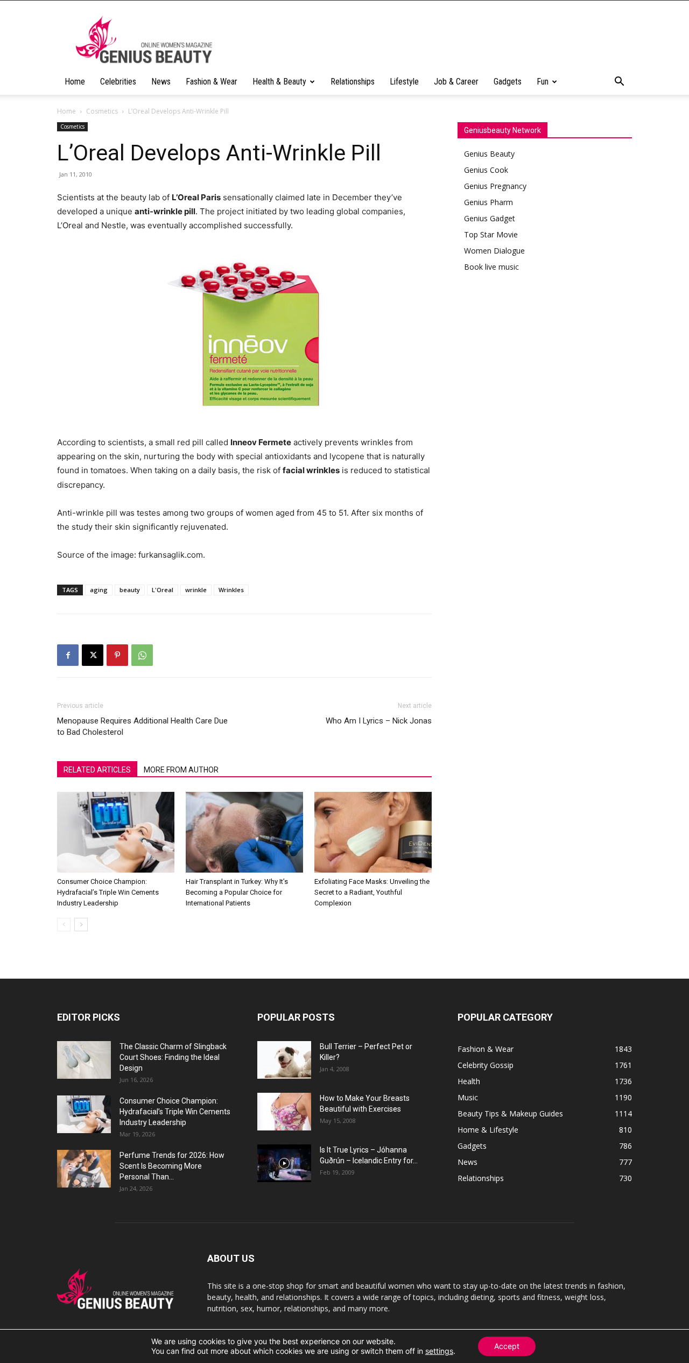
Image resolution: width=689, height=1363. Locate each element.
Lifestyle (404, 81)
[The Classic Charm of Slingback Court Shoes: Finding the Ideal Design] (84, 1060)
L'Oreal (162, 590)
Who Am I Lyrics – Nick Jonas (379, 721)
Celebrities (118, 81)
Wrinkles (231, 590)
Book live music (491, 267)
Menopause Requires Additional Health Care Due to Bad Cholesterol (142, 726)
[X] (92, 655)
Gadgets (508, 81)
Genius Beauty (489, 154)
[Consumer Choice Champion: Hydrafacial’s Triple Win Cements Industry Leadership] (115, 832)
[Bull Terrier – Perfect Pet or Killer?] (284, 1060)
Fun (543, 81)
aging (99, 590)
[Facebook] (68, 655)
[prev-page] (64, 924)
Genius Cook (486, 170)
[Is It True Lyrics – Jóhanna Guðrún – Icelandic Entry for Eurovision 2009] (284, 1163)
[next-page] (81, 924)
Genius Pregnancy (495, 186)
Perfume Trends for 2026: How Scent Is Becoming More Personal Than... (171, 1166)
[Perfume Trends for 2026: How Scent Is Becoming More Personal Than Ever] (84, 1169)
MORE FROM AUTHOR (181, 769)
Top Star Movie (491, 234)
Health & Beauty (279, 81)
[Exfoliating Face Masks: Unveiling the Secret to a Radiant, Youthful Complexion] (373, 832)
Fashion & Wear (211, 81)
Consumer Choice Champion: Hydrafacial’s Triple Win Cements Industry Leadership (108, 892)
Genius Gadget (489, 218)
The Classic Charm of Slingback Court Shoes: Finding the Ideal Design (173, 1057)
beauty (129, 590)
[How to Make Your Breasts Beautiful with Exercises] (284, 1111)
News (161, 81)
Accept (506, 1346)
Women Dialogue (494, 250)
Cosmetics (102, 111)
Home (75, 81)
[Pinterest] (117, 655)
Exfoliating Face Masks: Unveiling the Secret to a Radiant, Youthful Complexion (372, 892)
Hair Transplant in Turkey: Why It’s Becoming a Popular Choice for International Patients (237, 892)
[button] (619, 83)
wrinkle (196, 590)
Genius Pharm (488, 202)
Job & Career (456, 81)
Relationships (353, 81)
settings (439, 1350)
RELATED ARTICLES (97, 769)
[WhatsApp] (142, 655)
